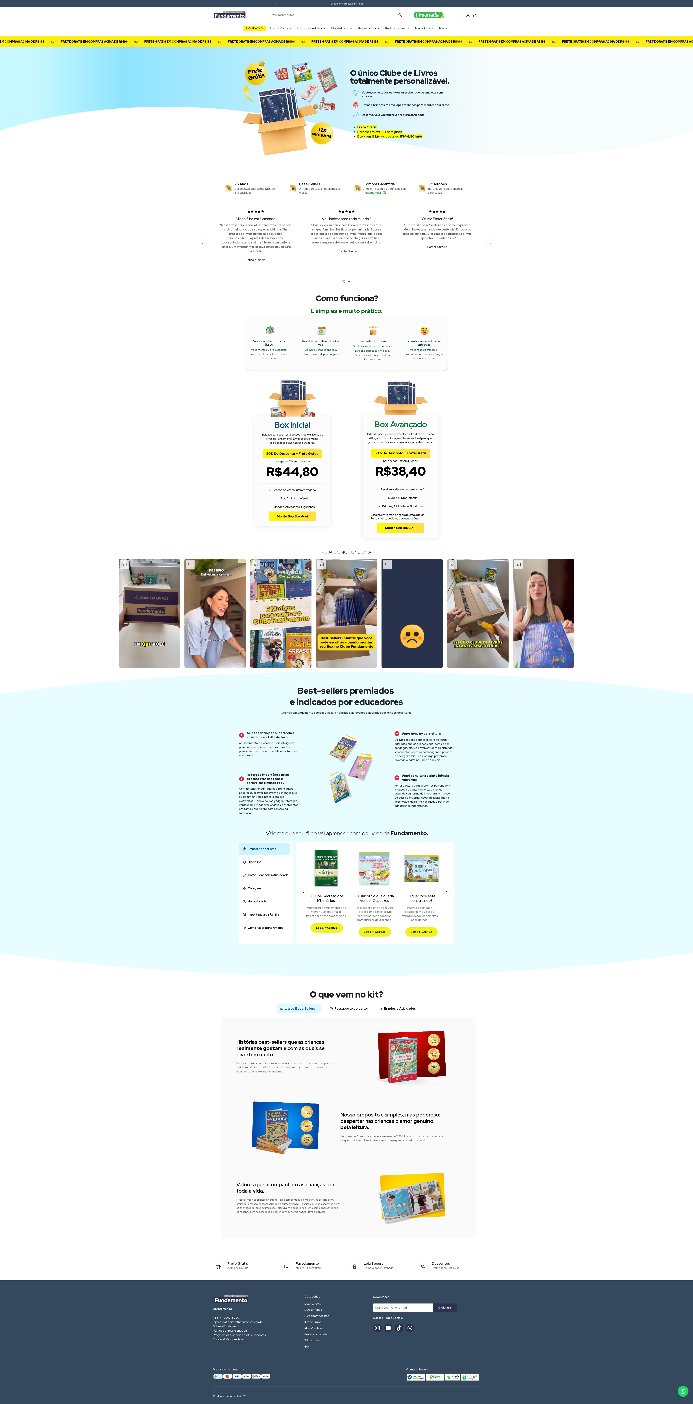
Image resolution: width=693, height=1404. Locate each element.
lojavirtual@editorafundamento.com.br (238, 1322)
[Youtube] (388, 1328)
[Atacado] (460, 15)
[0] (475, 15)
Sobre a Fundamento (226, 1326)
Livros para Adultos (310, 28)
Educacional (422, 28)
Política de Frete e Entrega (230, 1331)
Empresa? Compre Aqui (228, 1339)
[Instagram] (377, 1328)
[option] (149, 613)
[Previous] (277, 3)
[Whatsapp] (410, 1328)
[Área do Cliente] (468, 15)
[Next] (416, 3)
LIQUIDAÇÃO (254, 28)
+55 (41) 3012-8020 (226, 1318)
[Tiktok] (399, 1328)
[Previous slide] (303, 892)
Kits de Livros (340, 28)
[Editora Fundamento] (229, 15)
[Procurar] (400, 15)
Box (441, 28)
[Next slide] (446, 892)
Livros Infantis (279, 28)
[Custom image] (430, 15)
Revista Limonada (397, 28)
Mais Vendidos (367, 28)
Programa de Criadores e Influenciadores (239, 1335)
